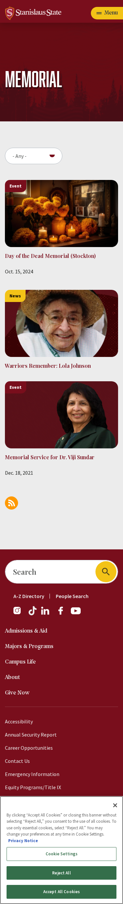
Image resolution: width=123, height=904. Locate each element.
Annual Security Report (31, 734)
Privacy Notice (23, 840)
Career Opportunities (29, 747)
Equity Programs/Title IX (33, 787)
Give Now (17, 693)
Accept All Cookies (61, 891)
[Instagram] (19, 614)
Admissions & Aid (26, 631)
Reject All (61, 873)
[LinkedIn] (45, 614)
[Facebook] (63, 614)
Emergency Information (32, 774)
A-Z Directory (28, 596)
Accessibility (19, 721)
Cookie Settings (62, 854)
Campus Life (20, 662)
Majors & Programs (29, 646)
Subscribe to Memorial (11, 503)
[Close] (115, 805)
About (12, 677)
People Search (72, 596)
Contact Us (17, 761)
